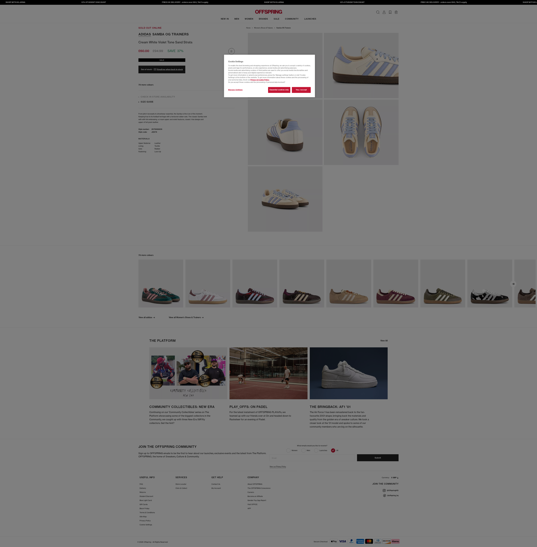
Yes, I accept (301, 90)
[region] (269, 76)
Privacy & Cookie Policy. (259, 80)
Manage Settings (235, 90)
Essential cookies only (279, 90)
